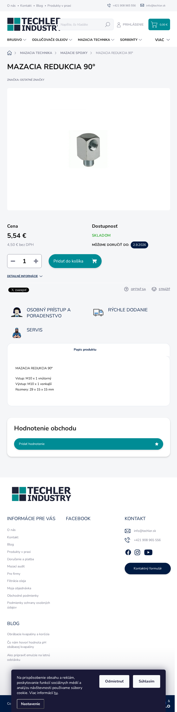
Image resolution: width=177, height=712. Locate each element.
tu (56, 692)
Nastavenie (30, 703)
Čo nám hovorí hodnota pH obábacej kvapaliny (26, 644)
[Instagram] (137, 551)
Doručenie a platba (20, 559)
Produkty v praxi (59, 5)
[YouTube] (148, 551)
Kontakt (26, 5)
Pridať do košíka (68, 261)
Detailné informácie (22, 276)
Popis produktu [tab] (85, 349)
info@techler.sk (145, 531)
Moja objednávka (19, 588)
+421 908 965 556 (147, 540)
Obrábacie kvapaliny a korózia (28, 634)
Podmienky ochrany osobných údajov (28, 605)
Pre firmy (13, 574)
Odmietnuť (114, 681)
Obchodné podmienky (22, 595)
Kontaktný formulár (148, 568)
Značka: (25, 80)
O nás (11, 5)
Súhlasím (146, 681)
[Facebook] (128, 551)
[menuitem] (17, 40)
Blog (39, 5)
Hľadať (107, 24)
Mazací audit (16, 566)
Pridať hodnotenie (31, 444)
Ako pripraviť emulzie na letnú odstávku (28, 657)
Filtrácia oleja (16, 581)
